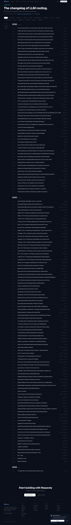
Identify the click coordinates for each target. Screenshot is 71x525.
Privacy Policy (55, 522)
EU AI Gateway (24, 513)
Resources (36, 1)
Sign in (58, 1)
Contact (46, 508)
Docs (41, 1)
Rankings (32, 1)
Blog (22, 516)
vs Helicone (35, 510)
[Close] (68, 515)
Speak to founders (41, 494)
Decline (67, 520)
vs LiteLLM (35, 507)
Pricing (28, 1)
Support (46, 507)
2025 (6, 27)
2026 (6, 25)
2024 (6, 28)
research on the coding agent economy (24, 13)
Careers (46, 505)
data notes (38, 13)
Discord (58, 505)
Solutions (12, 1)
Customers (24, 1)
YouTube (58, 510)
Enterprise (23, 508)
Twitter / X (58, 507)
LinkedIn (58, 508)
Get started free (63, 1)
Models (17, 1)
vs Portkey (35, 508)
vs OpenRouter (36, 505)
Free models (24, 507)
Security (23, 510)
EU (20, 1)
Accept (57, 520)
